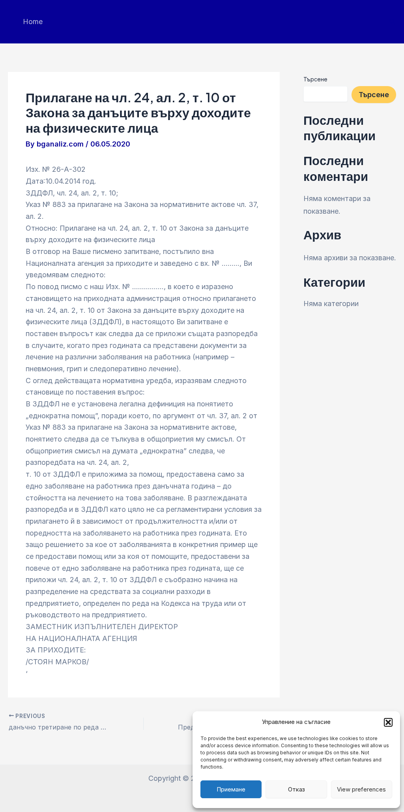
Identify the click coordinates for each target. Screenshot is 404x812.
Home (33, 21)
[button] (388, 722)
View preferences (361, 789)
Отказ (296, 789)
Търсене (315, 79)
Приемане (231, 789)
